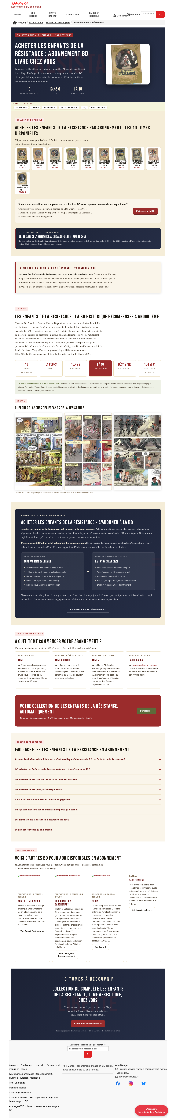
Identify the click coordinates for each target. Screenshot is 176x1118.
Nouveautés (72, 14)
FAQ (84, 107)
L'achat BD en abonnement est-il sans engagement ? (43, 799)
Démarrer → (146, 710)
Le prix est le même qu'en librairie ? (34, 829)
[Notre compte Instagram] (131, 1083)
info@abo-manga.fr (128, 1076)
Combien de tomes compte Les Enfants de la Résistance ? (46, 779)
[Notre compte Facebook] (118, 1083)
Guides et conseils (94, 14)
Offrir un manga (17, 1082)
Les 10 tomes (21, 107)
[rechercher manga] (160, 14)
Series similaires (98, 107)
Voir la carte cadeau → (142, 910)
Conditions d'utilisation (20, 1092)
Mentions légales (17, 1087)
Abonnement (50, 107)
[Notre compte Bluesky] (143, 1083)
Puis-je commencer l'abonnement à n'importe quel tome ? (46, 809)
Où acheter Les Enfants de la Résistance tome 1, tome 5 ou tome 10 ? (52, 769)
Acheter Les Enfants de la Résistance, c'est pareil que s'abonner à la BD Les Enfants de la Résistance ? (70, 759)
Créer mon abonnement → (88, 1023)
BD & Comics (33, 14)
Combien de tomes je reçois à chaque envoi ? (39, 789)
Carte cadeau (52, 14)
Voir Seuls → (100, 947)
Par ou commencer (69, 107)
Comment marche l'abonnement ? (88, 609)
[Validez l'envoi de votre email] (88, 1054)
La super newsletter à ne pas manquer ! (88, 1044)
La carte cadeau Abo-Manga (144, 665)
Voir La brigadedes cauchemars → (66, 954)
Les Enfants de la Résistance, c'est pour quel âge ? (42, 819)
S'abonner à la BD (145, 210)
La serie (35, 107)
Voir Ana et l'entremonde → (33, 931)
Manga (17, 14)
